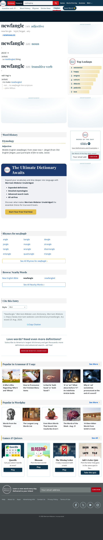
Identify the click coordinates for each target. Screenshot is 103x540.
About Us (11, 499)
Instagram (98, 505)
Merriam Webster (7, 489)
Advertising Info (29, 499)
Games (62, 3)
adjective (37, 26)
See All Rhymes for (33, 261)
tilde (83, 144)
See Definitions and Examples (84, 148)
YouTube (90, 505)
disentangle (49, 249)
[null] (89, 143)
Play (13, 470)
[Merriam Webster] (85, 135)
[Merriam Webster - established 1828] (3, 3)
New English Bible (10, 278)
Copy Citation (35, 324)
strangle (48, 244)
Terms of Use (65, 499)
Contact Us (41, 499)
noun (35, 44)
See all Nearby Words (33, 284)
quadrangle (29, 254)
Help (4, 499)
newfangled (10, 59)
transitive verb (42, 66)
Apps (19, 499)
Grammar (82, 3)
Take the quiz (90, 472)
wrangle (27, 249)
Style (4, 307)
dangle (47, 239)
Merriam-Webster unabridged (34, 351)
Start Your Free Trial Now (20, 212)
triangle (47, 254)
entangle (7, 254)
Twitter (83, 505)
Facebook (76, 505)
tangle (6, 249)
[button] (89, 3)
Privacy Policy (53, 499)
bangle (27, 239)
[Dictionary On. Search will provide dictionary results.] (15, 3)
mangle (27, 244)
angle (5, 239)
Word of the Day (71, 3)
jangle (5, 244)
